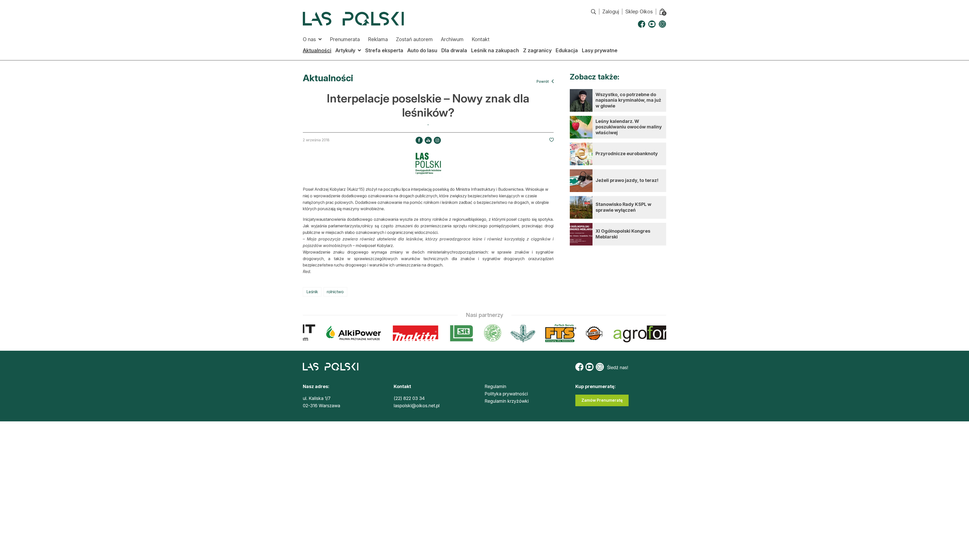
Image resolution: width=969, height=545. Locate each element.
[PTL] (517, 333)
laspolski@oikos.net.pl (417, 405)
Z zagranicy (537, 50)
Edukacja (567, 50)
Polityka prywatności (506, 393)
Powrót (543, 81)
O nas (309, 39)
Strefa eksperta (384, 50)
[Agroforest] (653, 333)
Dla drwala (454, 50)
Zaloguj (610, 12)
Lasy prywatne (599, 50)
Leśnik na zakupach (495, 50)
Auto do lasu (422, 50)
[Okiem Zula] (589, 333)
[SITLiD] (456, 333)
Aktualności (317, 50)
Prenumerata (345, 39)
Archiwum (452, 39)
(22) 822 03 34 (409, 398)
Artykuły (345, 50)
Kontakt (481, 39)
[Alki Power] (348, 333)
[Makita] (410, 333)
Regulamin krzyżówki (506, 401)
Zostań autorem (414, 39)
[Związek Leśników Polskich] (487, 333)
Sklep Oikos (639, 12)
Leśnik (312, 291)
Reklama (378, 39)
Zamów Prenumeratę (602, 400)
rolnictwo (335, 291)
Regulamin (495, 386)
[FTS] (555, 333)
